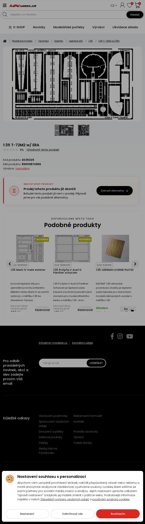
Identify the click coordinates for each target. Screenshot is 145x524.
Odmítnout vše (72, 514)
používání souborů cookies (111, 499)
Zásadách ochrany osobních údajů (64, 499)
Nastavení (27, 514)
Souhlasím (118, 514)
